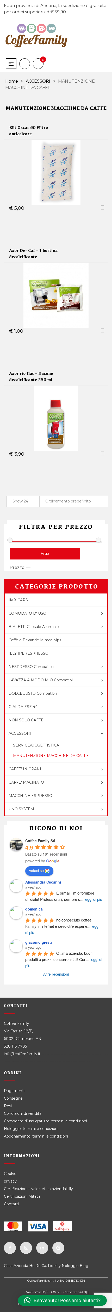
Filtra (45, 553)
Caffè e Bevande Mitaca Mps (35, 640)
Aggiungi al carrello (53, 208)
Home (11, 81)
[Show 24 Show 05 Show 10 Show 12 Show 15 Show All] (23, 501)
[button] (62, 1300)
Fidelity (54, 1265)
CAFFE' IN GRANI (25, 769)
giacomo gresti (38, 942)
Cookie (10, 1173)
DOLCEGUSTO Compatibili (33, 693)
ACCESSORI (38, 81)
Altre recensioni (56, 974)
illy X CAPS (18, 600)
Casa (8, 1265)
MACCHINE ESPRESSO (30, 795)
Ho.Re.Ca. (38, 1265)
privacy (10, 1181)
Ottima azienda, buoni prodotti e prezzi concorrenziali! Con (63, 959)
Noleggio (70, 1265)
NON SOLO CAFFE (26, 720)
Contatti (11, 1204)
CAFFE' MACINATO (26, 782)
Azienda (21, 1265)
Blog (84, 1265)
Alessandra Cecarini (43, 882)
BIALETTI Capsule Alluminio (34, 626)
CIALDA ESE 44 (23, 706)
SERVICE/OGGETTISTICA (36, 745)
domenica (34, 909)
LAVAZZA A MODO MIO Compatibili (41, 680)
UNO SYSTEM (21, 809)
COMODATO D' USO (27, 613)
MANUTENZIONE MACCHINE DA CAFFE (51, 755)
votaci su (36, 870)
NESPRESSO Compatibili (31, 666)
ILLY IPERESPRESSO (28, 653)
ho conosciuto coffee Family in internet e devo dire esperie (62, 926)
